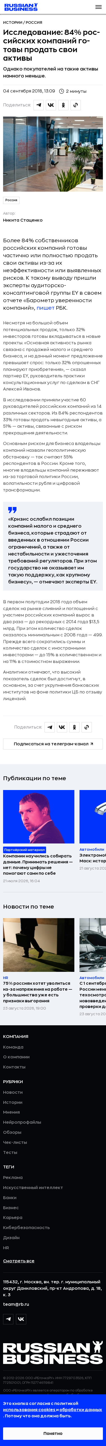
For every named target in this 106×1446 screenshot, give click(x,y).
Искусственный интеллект (33, 1188)
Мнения (11, 1112)
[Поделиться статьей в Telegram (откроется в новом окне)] (38, 105)
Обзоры (12, 1132)
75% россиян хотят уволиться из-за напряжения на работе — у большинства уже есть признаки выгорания (37, 992)
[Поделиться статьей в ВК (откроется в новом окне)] (51, 105)
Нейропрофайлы (22, 1122)
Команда (13, 1047)
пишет (46, 308)
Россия (34, 22)
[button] (98, 7)
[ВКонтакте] (21, 1319)
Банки (9, 1198)
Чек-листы (15, 1142)
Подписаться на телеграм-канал (51, 744)
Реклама (13, 1178)
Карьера (12, 1218)
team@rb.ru (16, 1304)
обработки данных (80, 1410)
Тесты (10, 1153)
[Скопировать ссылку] (75, 105)
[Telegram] (8, 1319)
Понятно (53, 1434)
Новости (13, 1092)
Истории (13, 22)
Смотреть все (18, 1261)
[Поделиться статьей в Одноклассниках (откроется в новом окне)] (63, 105)
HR (6, 1248)
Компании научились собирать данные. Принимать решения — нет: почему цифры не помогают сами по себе (38, 865)
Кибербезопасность (26, 1228)
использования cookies (29, 1410)
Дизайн (11, 1238)
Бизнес (11, 1208)
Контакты (14, 1067)
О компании (16, 1057)
